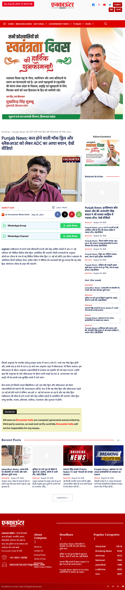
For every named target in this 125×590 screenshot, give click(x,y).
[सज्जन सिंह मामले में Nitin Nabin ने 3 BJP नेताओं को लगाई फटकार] (78, 455)
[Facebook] (93, 4)
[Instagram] (98, 4)
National (88, 295)
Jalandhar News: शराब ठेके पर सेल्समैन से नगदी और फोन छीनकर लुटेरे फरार (102, 289)
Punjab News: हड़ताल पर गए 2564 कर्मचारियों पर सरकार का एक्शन (99, 319)
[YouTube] (104, 4)
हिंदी (111, 10)
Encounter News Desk (18, 215)
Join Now (71, 225)
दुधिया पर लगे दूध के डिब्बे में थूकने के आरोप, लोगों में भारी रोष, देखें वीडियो (101, 299)
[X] (65, 214)
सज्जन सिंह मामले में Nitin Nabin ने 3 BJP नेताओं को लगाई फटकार (101, 309)
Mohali (87, 315)
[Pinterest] (72, 214)
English (117, 5)
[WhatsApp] (79, 214)
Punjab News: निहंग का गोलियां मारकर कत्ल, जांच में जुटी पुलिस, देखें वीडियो (101, 255)
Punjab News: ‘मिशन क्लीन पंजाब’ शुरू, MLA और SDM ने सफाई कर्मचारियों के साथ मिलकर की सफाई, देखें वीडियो (101, 243)
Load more (61, 497)
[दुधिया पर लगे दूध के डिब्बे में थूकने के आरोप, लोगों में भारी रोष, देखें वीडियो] (47, 455)
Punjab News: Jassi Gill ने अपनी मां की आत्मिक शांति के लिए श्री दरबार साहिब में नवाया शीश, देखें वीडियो (101, 230)
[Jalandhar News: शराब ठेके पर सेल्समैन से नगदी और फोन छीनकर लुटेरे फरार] (16, 455)
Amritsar (6, 131)
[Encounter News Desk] (3, 214)
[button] (105, 23)
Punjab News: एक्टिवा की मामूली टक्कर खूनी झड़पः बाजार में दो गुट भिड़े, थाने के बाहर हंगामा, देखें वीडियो (102, 267)
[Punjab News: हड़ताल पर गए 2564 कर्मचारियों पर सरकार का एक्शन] (109, 455)
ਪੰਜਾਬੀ (118, 10)
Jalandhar (89, 285)
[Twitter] (109, 4)
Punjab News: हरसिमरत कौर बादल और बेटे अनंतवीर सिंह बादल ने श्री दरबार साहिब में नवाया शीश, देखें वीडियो (101, 213)
